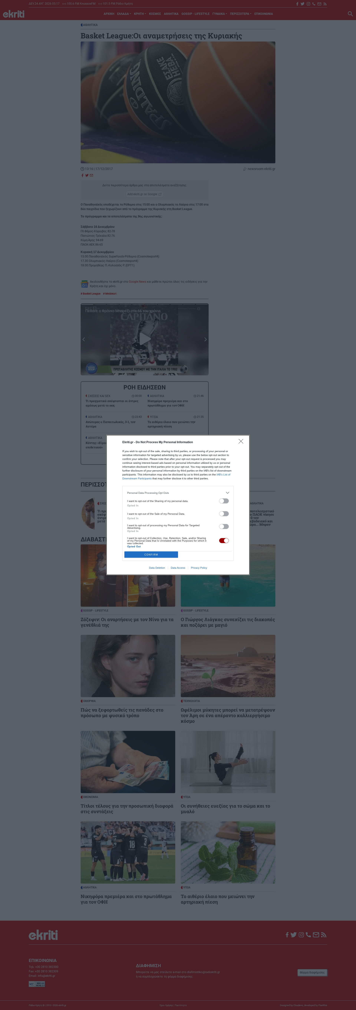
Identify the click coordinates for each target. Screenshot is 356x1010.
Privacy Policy (199, 567)
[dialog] (178, 505)
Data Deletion (157, 567)
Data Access (178, 567)
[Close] (242, 442)
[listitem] (178, 493)
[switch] (224, 500)
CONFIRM (151, 554)
